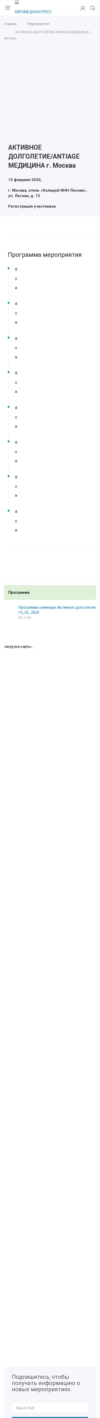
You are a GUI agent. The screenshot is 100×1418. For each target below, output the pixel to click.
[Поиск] (92, 8)
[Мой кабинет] (83, 8)
